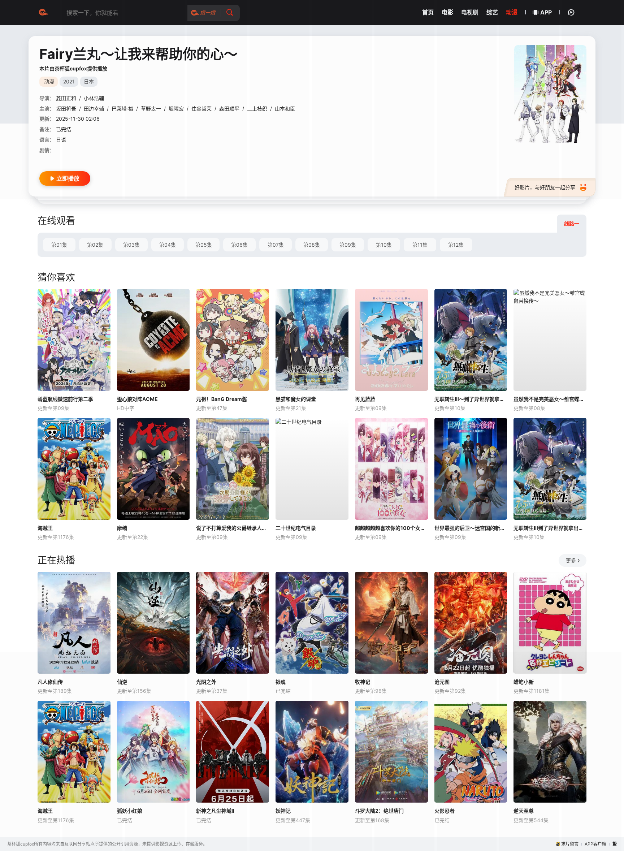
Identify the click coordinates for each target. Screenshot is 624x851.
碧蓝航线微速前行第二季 (65, 399)
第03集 (131, 245)
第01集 (59, 245)
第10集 (384, 245)
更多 (571, 560)
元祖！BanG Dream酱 (221, 399)
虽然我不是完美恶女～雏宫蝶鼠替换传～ (550, 399)
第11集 (420, 245)
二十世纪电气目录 (296, 528)
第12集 (456, 245)
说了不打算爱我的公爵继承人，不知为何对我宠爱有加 (232, 528)
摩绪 (122, 528)
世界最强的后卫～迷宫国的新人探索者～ (470, 528)
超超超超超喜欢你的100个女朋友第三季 (391, 528)
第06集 (239, 245)
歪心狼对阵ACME (137, 399)
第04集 (167, 245)
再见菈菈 (365, 399)
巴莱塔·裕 (122, 108)
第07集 (276, 245)
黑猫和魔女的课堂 (296, 399)
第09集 (347, 245)
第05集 (203, 245)
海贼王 (45, 528)
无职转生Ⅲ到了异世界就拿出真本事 (550, 528)
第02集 (95, 245)
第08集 (311, 245)
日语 (61, 140)
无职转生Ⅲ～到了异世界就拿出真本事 (470, 399)
